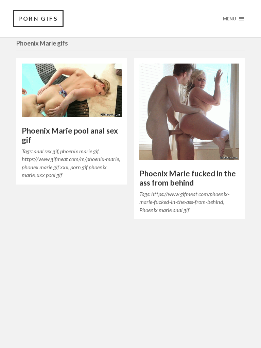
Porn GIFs (38, 18)
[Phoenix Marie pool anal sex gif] (72, 92)
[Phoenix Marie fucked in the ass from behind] (189, 113)
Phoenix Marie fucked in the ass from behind (187, 178)
